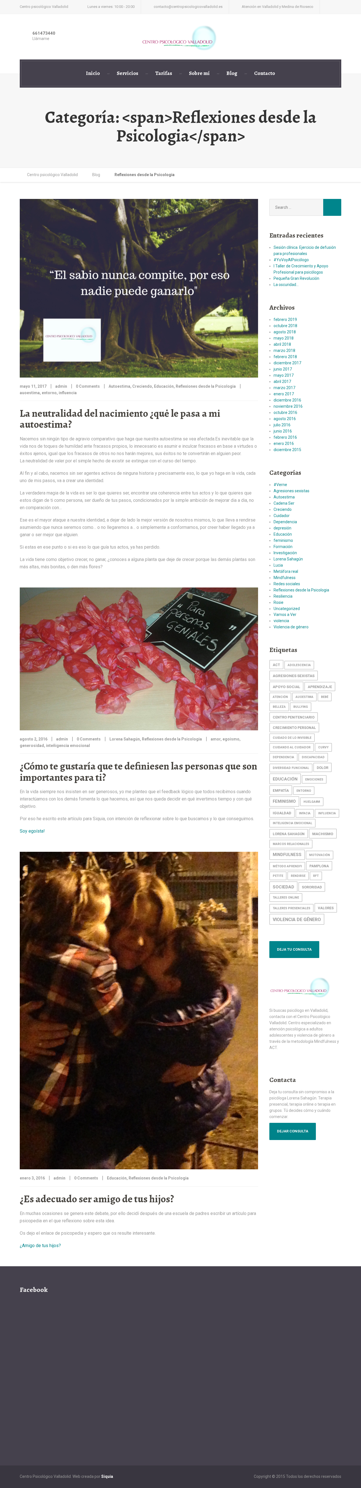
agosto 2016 (285, 418)
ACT (276, 665)
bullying (300, 707)
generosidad (32, 745)
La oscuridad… (286, 284)
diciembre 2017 (287, 363)
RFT (316, 876)
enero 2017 (284, 394)
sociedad (283, 887)
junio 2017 (283, 369)
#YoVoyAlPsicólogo (291, 260)
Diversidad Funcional (291, 768)
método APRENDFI (287, 866)
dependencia (283, 757)
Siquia (107, 1476)
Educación (164, 386)
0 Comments (88, 386)
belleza (279, 707)
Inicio (93, 73)
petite (278, 876)
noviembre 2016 (288, 406)
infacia (305, 813)
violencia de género (297, 919)
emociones (314, 779)
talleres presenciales (291, 908)
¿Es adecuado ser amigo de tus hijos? (97, 1199)
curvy (323, 747)
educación (285, 779)
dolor (322, 768)
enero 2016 (284, 443)
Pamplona (319, 866)
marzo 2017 (284, 387)
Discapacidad (313, 757)
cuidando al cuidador (292, 747)
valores (326, 908)
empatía (281, 790)
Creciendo (142, 386)
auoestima (30, 393)
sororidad (312, 887)
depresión (282, 528)
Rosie (278, 602)
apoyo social (286, 686)
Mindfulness (285, 577)
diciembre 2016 (287, 400)
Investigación (285, 553)
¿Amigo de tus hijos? (40, 1245)
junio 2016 (283, 431)
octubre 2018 (285, 325)
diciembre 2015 (287, 449)
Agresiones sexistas (291, 491)
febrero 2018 (285, 356)
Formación (283, 546)
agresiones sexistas (293, 675)
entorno (49, 393)
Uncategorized (287, 608)
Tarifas (163, 73)
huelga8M (311, 802)
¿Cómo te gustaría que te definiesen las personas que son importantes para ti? (138, 771)
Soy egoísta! (32, 831)
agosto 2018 (285, 332)
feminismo (283, 540)
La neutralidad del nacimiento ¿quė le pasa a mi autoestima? (120, 418)
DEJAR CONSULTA (292, 1131)
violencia (281, 620)
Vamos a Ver (285, 614)
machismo (322, 833)
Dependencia (285, 522)
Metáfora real (286, 571)
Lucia (278, 565)
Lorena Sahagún (124, 739)
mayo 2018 (284, 338)
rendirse (298, 876)
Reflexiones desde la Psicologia (206, 386)
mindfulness (287, 854)
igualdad (282, 813)
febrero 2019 (285, 319)
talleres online (286, 897)
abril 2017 (282, 381)
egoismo (231, 739)
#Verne (280, 484)
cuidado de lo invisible (292, 738)
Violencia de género (291, 627)
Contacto (264, 73)
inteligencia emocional (292, 823)
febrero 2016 (285, 437)
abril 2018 (282, 344)
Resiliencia (283, 596)
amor (216, 739)
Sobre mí (199, 73)
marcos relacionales (291, 844)
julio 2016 (282, 425)
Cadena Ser (284, 503)
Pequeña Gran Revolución (296, 278)
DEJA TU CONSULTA (294, 949)
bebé (324, 697)
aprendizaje (320, 687)
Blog (231, 73)
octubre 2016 (285, 412)
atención (280, 697)
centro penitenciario (293, 717)
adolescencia (299, 665)
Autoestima (119, 386)
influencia (68, 393)
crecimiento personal (294, 728)
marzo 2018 (284, 350)
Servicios (127, 73)
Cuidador (282, 515)
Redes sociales (287, 584)
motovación (319, 855)
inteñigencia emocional (68, 745)
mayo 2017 (284, 375)
